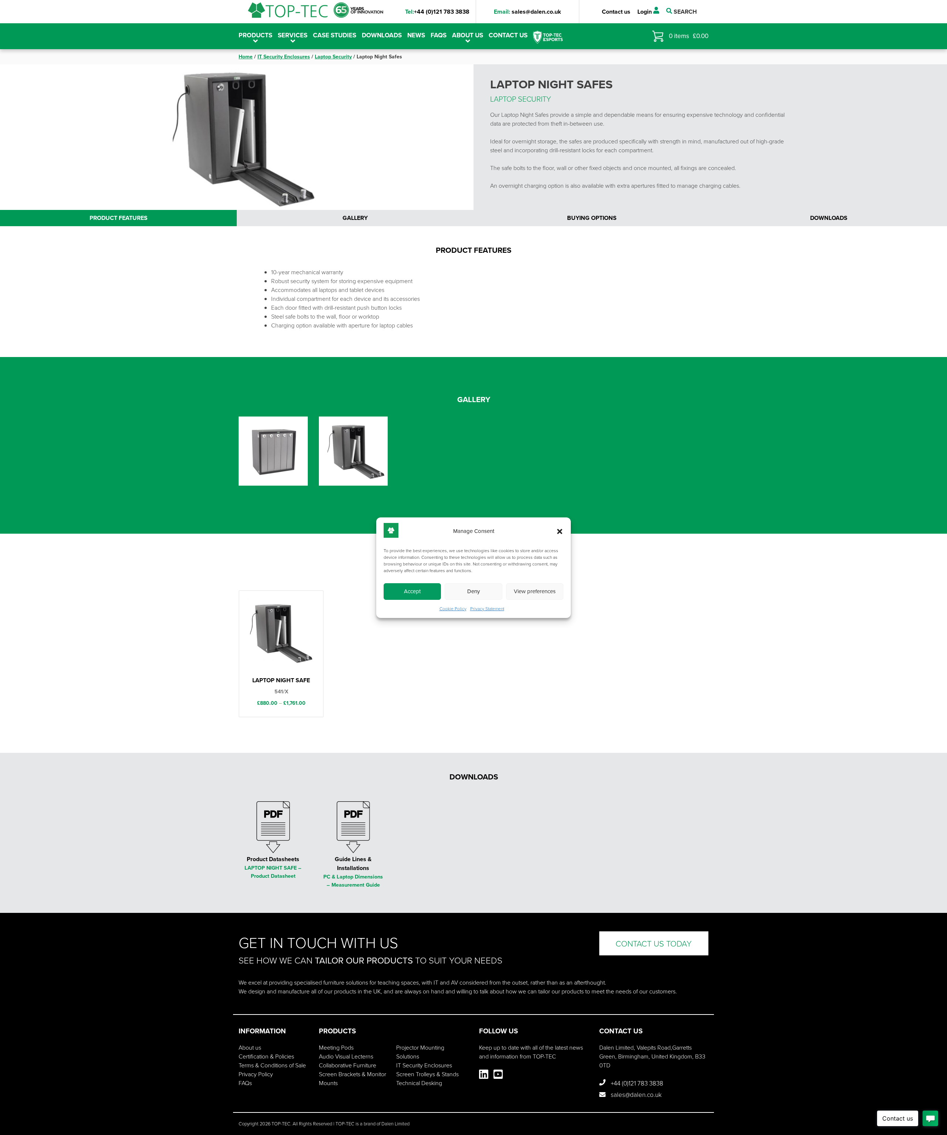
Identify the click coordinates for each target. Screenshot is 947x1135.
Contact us (616, 11)
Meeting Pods (336, 1047)
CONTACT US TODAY (654, 943)
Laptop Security (333, 56)
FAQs (438, 35)
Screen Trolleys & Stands (427, 1074)
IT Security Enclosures (283, 56)
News (416, 35)
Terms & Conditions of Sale (272, 1065)
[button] (559, 531)
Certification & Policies (266, 1056)
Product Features (119, 218)
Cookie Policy (452, 608)
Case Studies (334, 35)
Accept (412, 591)
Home (246, 56)
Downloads (382, 35)
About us (467, 35)
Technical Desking (419, 1083)
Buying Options (592, 218)
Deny (473, 591)
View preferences (535, 591)
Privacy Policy (256, 1074)
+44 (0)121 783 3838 (437, 11)
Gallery (355, 218)
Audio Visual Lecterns (346, 1056)
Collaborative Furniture (347, 1065)
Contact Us (508, 35)
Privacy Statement (487, 608)
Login (645, 11)
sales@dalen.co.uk (527, 11)
